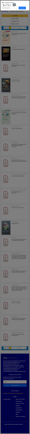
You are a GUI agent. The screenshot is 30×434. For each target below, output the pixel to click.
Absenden (22, 8)
